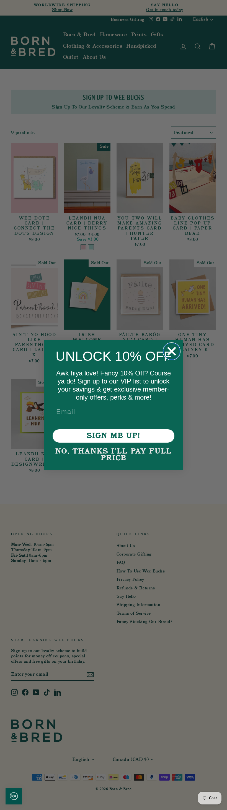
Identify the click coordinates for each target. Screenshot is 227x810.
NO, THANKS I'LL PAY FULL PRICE (113, 454)
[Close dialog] (171, 351)
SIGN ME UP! (113, 436)
